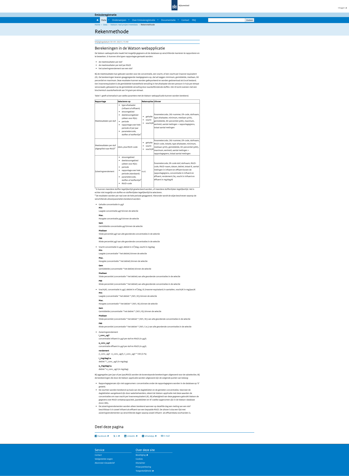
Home (97, 20)
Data (103, 20)
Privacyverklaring (143, 466)
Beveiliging (148, 454)
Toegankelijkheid (151, 470)
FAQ (194, 20)
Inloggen (343, 8)
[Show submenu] (109, 20)
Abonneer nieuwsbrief (105, 463)
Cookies (139, 459)
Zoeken (249, 20)
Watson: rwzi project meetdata (124, 24)
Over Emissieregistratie (143, 20)
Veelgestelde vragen (104, 459)
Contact (185, 20)
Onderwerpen (119, 20)
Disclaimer (140, 463)
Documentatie (168, 20)
